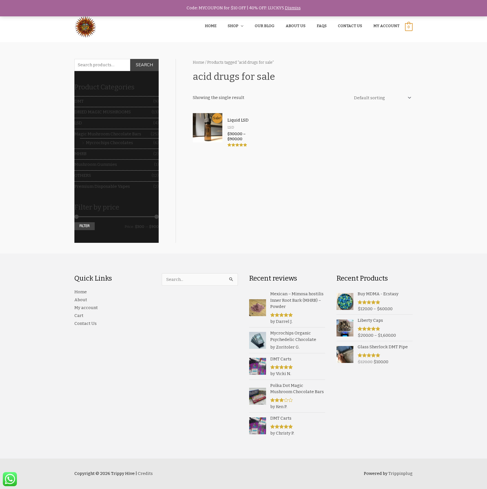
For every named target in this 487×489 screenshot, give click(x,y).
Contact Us (85, 323)
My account (86, 307)
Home (198, 62)
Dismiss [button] (293, 7)
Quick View (207, 147)
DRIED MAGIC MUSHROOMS (102, 111)
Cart (78, 315)
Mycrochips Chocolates (109, 142)
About (80, 299)
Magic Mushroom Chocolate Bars (107, 133)
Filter (84, 226)
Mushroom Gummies (95, 164)
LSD (78, 122)
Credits (145, 473)
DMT (79, 101)
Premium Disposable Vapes (102, 186)
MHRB (80, 153)
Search (144, 65)
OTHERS (82, 175)
